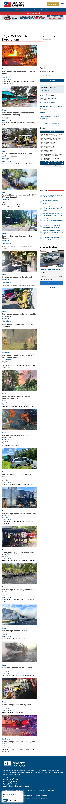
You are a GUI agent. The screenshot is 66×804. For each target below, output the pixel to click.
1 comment (7, 673)
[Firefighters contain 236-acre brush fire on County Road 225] (19, 339)
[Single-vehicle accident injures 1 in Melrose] (19, 220)
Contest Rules (52, 790)
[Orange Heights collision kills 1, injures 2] (19, 725)
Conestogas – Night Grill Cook (48, 102)
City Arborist (43, 112)
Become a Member (53, 4)
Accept (5, 800)
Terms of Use (31, 790)
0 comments (7, 79)
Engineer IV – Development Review (49, 98)
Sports (36, 10)
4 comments (7, 443)
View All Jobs (55, 123)
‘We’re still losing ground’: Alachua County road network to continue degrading (51, 202)
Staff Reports (5, 76)
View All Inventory (52, 287)
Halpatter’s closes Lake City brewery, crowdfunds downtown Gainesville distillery (52, 208)
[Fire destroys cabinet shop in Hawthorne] (19, 497)
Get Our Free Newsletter (32, 13)
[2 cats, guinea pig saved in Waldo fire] (19, 536)
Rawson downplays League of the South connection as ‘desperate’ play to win (52, 220)
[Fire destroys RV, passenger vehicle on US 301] (19, 573)
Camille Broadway (7, 359)
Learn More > (13, 800)
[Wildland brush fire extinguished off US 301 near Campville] (19, 179)
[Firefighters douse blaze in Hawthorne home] (19, 55)
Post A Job (47, 123)
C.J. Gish (4, 400)
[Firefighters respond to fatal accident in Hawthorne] (19, 298)
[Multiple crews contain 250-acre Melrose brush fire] (19, 380)
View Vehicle (50, 283)
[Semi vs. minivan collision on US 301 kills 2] (19, 458)
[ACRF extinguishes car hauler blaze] (19, 652)
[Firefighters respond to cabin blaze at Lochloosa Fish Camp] (19, 96)
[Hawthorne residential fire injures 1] (19, 261)
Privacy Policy (41, 790)
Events (24, 10)
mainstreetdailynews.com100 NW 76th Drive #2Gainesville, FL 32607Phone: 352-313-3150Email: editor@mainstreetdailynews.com (17, 782)
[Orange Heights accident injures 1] (19, 688)
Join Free (51, 80)
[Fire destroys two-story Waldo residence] (19, 419)
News (30, 10)
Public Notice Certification (42, 795)
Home (45, 37)
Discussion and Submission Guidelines (14, 790)
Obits (41, 10)
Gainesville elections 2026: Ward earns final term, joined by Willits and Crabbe (52, 232)
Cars (47, 10)
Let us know (45, 90)
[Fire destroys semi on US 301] (19, 614)
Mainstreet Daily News (8, 670)
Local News (6, 353)
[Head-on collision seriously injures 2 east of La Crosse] (19, 138)
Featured (5, 665)
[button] (41, 264)
